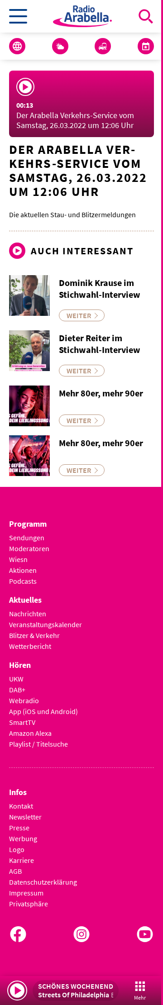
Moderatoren (29, 548)
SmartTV (22, 722)
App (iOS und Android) (43, 711)
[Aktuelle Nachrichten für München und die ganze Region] (17, 46)
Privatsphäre (28, 903)
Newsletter (25, 816)
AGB (15, 871)
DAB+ (17, 689)
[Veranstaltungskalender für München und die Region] (146, 46)
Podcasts (23, 581)
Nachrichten (27, 613)
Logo (16, 849)
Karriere (21, 860)
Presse (19, 827)
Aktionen (23, 570)
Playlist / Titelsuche (38, 743)
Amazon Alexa (30, 733)
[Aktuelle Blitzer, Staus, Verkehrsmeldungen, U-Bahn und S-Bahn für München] (103, 46)
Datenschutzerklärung (43, 881)
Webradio (24, 700)
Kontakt (21, 805)
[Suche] (146, 16)
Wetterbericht (30, 646)
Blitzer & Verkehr (34, 635)
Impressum (26, 892)
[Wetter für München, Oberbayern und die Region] (60, 46)
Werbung (23, 838)
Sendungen (26, 537)
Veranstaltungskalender (45, 624)
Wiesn (18, 559)
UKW (16, 678)
